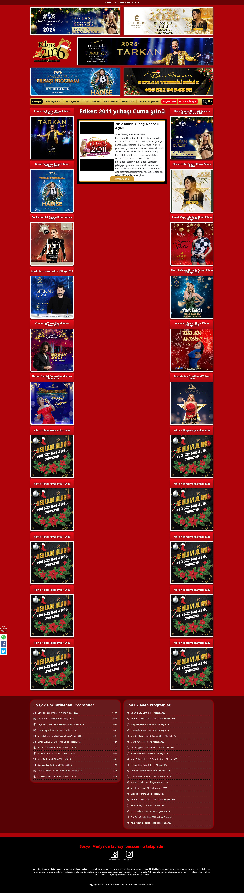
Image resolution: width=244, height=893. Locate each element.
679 (115, 765)
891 (115, 736)
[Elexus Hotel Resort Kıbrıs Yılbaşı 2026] (168, 20)
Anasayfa (36, 101)
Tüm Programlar (52, 101)
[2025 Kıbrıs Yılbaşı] (52, 456)
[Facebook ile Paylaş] (3, 644)
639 (115, 776)
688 (115, 753)
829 (115, 741)
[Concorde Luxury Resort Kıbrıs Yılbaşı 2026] (145, 51)
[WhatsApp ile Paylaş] (3, 637)
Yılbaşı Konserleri (92, 101)
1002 (114, 730)
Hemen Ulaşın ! (122, 178)
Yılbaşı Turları (128, 101)
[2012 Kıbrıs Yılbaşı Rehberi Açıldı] (97, 146)
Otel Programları (72, 101)
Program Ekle (169, 101)
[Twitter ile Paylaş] (3, 651)
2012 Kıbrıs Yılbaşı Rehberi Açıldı (137, 126)
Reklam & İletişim (187, 101)
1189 (114, 712)
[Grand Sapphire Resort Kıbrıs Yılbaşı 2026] (75, 81)
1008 (114, 724)
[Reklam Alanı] (168, 81)
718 (115, 747)
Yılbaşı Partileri (111, 101)
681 (115, 759)
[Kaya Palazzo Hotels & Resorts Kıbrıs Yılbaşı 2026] (75, 20)
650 (115, 770)
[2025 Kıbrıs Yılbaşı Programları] (192, 456)
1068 (114, 718)
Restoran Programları (148, 101)
